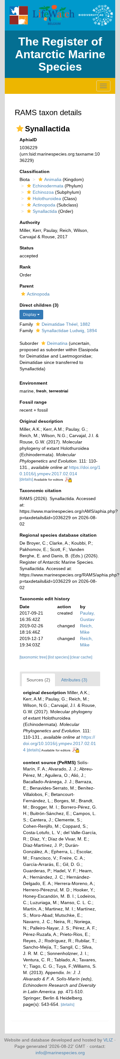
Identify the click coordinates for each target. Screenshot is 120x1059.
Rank (25, 266)
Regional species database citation (58, 535)
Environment (33, 383)
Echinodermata (48, 185)
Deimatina (57, 343)
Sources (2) (38, 679)
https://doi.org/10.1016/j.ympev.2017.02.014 (59, 743)
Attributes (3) (74, 679)
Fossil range (33, 402)
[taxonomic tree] (34, 657)
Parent (27, 286)
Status (27, 247)
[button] (20, 128)
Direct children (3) (39, 305)
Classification (35, 171)
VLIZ (108, 1039)
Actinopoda (44, 204)
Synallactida (45, 211)
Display (30, 314)
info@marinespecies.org (60, 1052)
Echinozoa (43, 192)
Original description (41, 421)
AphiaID (28, 139)
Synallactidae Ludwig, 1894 (69, 330)
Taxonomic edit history (45, 598)
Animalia (52, 179)
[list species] (59, 657)
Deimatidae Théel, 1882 (66, 324)
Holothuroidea (47, 198)
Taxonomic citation (40, 490)
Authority (30, 222)
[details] (26, 479)
